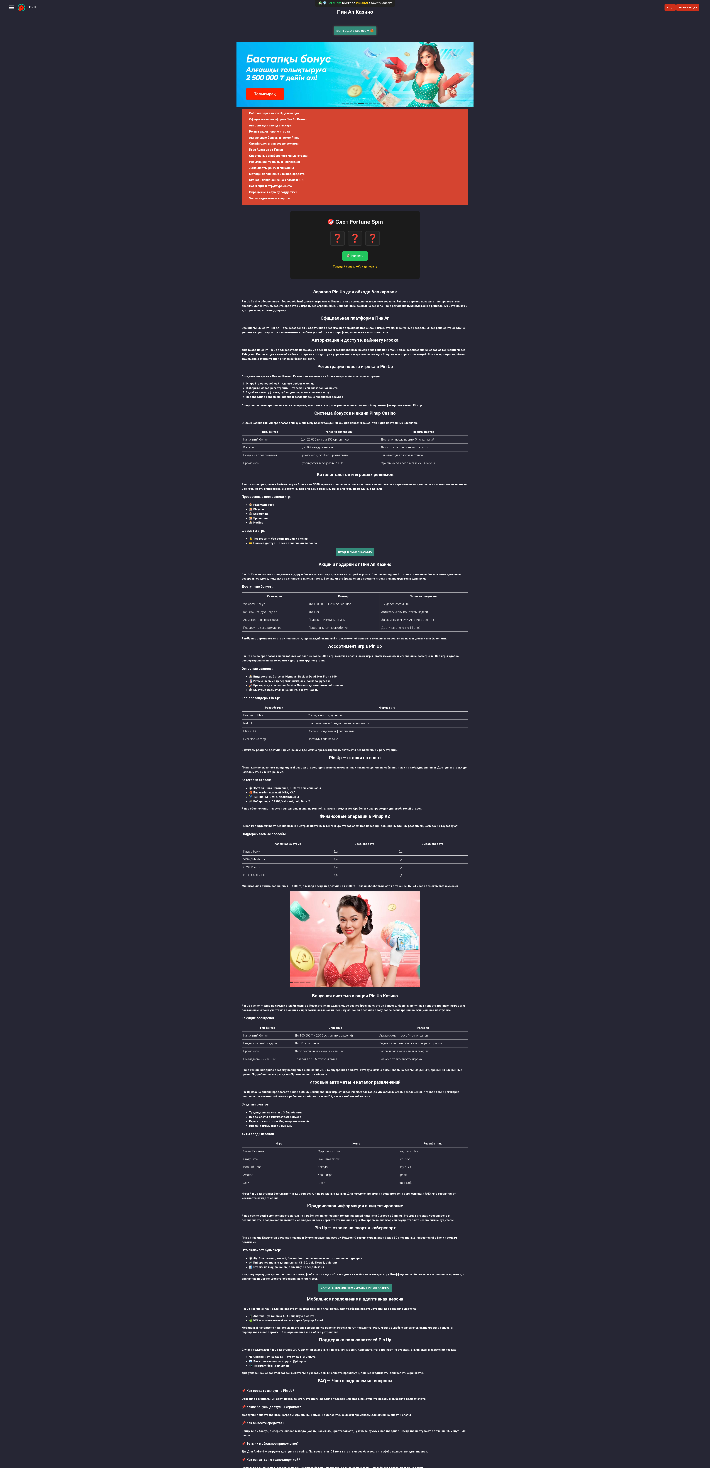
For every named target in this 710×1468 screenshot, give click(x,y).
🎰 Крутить (355, 256)
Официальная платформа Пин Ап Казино (278, 119)
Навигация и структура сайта (270, 186)
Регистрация (688, 7)
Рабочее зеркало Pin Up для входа (274, 113)
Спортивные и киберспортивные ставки (278, 156)
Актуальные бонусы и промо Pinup (274, 137)
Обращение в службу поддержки (273, 192)
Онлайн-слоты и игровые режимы (274, 143)
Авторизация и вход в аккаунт (271, 125)
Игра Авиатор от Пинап (266, 149)
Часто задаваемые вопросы (269, 198)
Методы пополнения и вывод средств (277, 174)
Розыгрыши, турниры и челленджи (274, 162)
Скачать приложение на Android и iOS (276, 180)
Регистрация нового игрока (269, 131)
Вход (670, 7)
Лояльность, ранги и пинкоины (271, 168)
